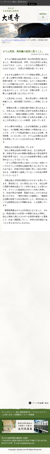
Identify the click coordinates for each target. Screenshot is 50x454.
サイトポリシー (7, 412)
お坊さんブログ (19, 40)
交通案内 (17, 415)
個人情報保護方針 (23, 412)
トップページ (6, 40)
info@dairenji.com (27, 443)
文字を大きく (23, 2)
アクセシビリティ (39, 412)
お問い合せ (7, 415)
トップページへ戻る (8, 2)
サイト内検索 (28, 415)
